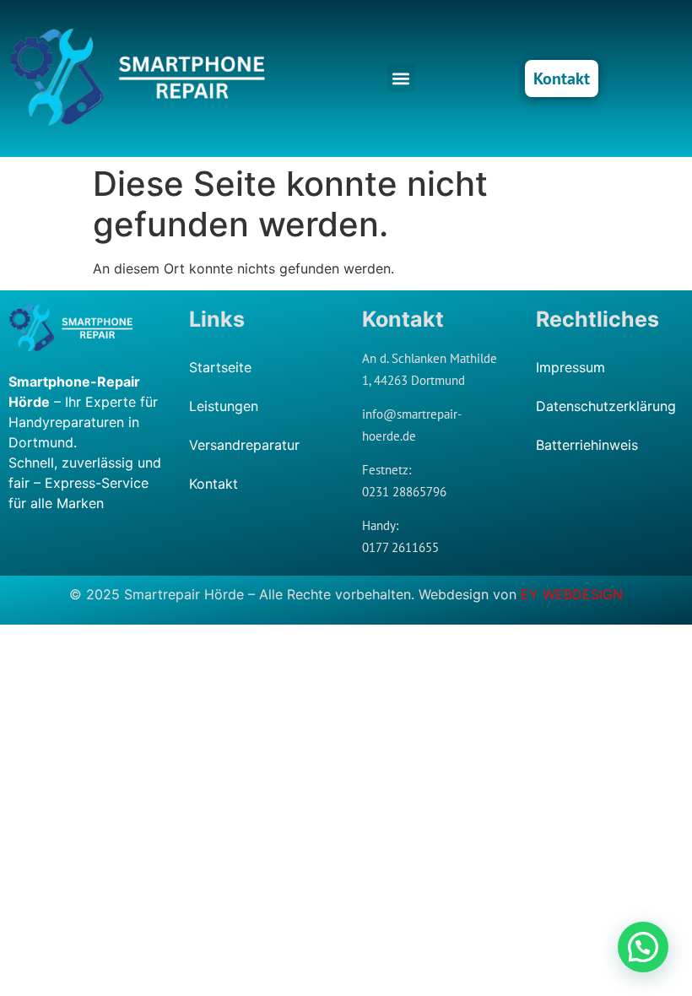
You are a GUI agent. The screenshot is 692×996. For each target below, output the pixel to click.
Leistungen (223, 406)
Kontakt (213, 483)
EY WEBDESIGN (572, 594)
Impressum (570, 367)
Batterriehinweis (587, 444)
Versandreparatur (244, 444)
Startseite (220, 367)
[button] (401, 78)
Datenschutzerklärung (605, 406)
